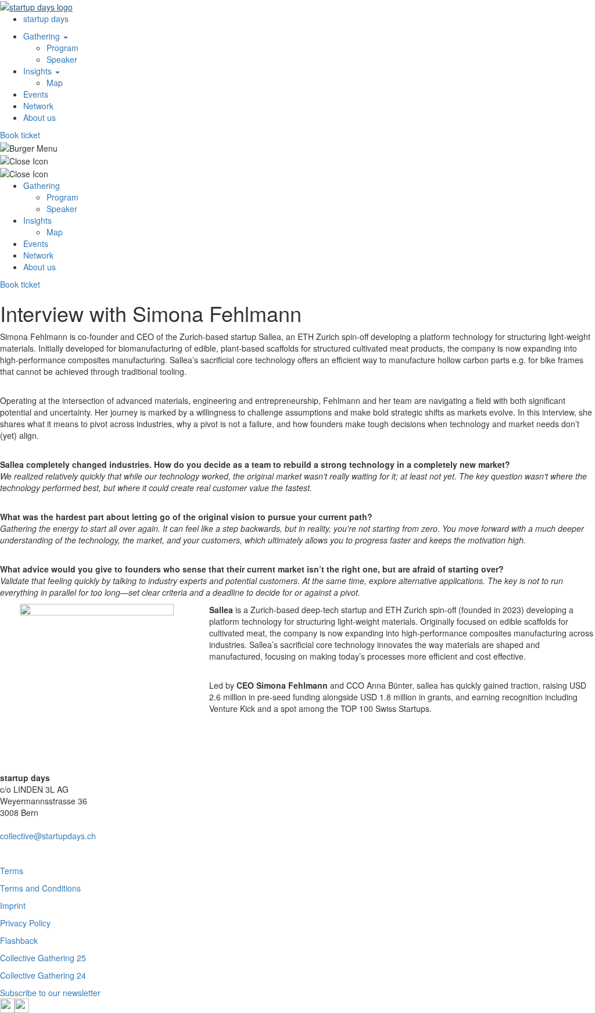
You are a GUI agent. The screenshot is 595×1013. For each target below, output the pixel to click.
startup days (46, 18)
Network (38, 106)
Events (35, 94)
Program (62, 47)
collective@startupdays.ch (48, 836)
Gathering (42, 36)
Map (54, 82)
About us (39, 117)
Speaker (61, 59)
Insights (38, 71)
